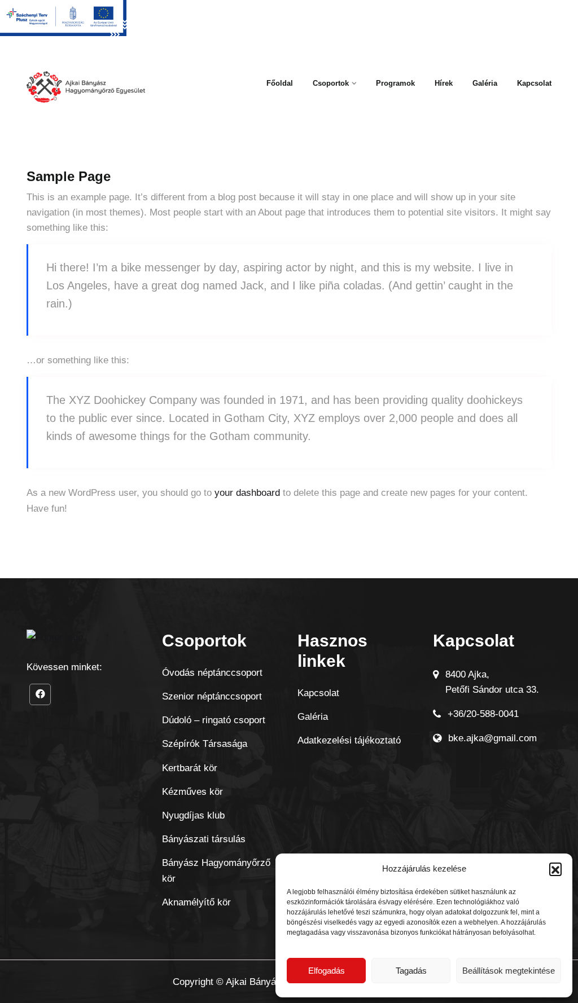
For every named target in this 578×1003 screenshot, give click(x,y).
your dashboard (247, 492)
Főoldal (279, 83)
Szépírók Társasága (204, 743)
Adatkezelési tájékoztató (349, 740)
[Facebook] (40, 694)
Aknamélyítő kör (196, 902)
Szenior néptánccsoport (212, 696)
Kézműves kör (192, 791)
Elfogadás (326, 970)
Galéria (484, 83)
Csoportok (331, 83)
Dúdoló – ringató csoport (213, 720)
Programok (395, 83)
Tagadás (411, 970)
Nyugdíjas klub (193, 815)
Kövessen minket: (64, 667)
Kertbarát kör (189, 768)
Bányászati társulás (204, 839)
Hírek (444, 83)
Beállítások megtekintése (508, 970)
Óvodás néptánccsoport (212, 672)
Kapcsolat (534, 83)
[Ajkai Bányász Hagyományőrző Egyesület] (86, 91)
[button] (555, 868)
